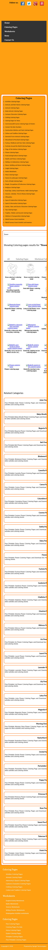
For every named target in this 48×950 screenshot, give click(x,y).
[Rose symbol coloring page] (31, 269)
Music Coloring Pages (11, 175)
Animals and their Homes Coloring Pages (17, 105)
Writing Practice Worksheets (15, 910)
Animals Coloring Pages (12, 108)
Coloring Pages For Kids (14, 927)
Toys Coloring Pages (11, 210)
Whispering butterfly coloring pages (31, 331)
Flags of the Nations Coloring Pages (16, 149)
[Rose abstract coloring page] (13, 269)
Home (24, 14)
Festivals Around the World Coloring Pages (18, 146)
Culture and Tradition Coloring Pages (16, 133)
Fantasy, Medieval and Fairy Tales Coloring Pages (20, 143)
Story (7, 36)
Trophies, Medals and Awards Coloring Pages (18, 213)
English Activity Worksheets (15, 901)
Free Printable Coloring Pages (16, 940)
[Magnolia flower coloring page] (13, 305)
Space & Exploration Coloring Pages (16, 200)
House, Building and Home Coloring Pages (17, 165)
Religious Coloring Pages (12, 187)
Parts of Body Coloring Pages (14, 181)
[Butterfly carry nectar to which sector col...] (13, 346)
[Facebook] (23, 4)
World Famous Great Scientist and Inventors (18, 222)
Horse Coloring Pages (13, 930)
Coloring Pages (11, 27)
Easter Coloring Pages (13, 933)
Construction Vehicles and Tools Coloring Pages (19, 130)
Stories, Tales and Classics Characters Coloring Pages (21, 206)
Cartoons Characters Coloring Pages (16, 114)
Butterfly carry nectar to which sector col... (13, 351)
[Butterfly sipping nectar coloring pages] (31, 346)
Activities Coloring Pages (12, 101)
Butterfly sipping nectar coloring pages (31, 351)
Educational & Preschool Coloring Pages (17, 140)
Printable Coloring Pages (14, 937)
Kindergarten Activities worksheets (17, 913)
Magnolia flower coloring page (13, 309)
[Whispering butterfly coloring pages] (31, 326)
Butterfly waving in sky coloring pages (32, 370)
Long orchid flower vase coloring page (31, 309)
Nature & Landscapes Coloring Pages (16, 178)
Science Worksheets (13, 907)
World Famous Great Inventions (14, 219)
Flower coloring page (12, 369)
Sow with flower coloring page (31, 289)
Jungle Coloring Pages (11, 168)
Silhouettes (8, 197)
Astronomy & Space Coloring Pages (18, 880)
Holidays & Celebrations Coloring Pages (17, 162)
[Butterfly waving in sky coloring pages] (31, 366)
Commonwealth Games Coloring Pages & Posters (20, 124)
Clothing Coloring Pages (12, 117)
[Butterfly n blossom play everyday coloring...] (13, 326)
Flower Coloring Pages (12, 152)
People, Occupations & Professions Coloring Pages (20, 184)
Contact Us (9, 40)
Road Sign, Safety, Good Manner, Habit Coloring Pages (21, 190)
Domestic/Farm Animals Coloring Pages (17, 136)
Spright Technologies (39, 946)
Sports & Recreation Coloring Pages (16, 203)
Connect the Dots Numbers (13, 127)
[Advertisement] (24, 69)
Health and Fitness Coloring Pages (15, 159)
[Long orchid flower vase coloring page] (31, 305)
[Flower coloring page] (13, 366)
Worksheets (10, 31)
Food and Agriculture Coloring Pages (16, 155)
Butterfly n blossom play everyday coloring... (13, 331)
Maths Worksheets (10, 171)
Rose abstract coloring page (13, 278)
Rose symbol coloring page (31, 278)
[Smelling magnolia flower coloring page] (13, 286)
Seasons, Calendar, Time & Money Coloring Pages (20, 194)
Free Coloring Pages (13, 924)
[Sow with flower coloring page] (31, 285)
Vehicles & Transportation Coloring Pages (17, 216)
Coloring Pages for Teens (12, 121)
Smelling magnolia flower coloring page (13, 291)
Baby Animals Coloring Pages (14, 111)
